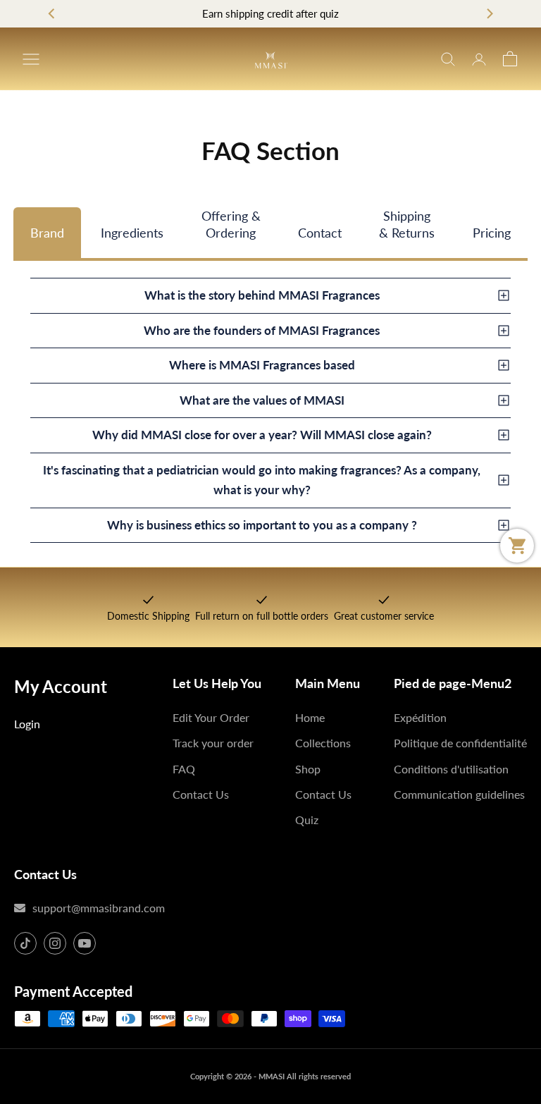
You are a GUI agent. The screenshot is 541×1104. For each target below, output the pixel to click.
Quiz (306, 819)
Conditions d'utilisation (451, 768)
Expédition (420, 717)
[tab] (47, 232)
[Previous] (52, 14)
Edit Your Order (211, 717)
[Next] (488, 14)
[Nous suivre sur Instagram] (55, 943)
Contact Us (201, 794)
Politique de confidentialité (460, 742)
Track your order (213, 742)
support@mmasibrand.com (98, 907)
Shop (308, 768)
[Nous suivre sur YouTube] (84, 943)
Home (310, 717)
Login (27, 723)
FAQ (184, 768)
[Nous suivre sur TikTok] (25, 943)
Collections (323, 742)
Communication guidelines (459, 794)
